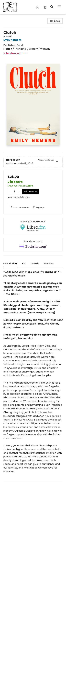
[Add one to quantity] (19, 191)
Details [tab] (35, 263)
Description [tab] (10, 263)
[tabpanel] (33, 375)
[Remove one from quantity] (10, 191)
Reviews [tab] (49, 263)
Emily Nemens (12, 39)
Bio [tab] (24, 263)
